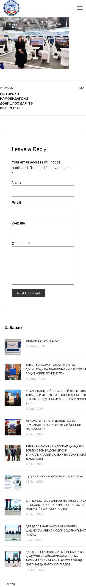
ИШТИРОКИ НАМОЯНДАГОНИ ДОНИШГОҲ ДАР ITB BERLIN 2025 (16, 101)
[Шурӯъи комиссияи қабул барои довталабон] (13, 482)
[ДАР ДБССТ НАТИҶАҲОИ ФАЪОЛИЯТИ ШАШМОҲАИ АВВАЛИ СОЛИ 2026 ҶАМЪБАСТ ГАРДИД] (13, 533)
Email (16, 203)
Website (18, 223)
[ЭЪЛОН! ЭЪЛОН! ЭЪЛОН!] (13, 347)
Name (17, 182)
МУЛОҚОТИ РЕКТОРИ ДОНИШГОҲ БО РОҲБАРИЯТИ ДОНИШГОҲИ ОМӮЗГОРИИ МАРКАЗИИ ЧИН (53, 425)
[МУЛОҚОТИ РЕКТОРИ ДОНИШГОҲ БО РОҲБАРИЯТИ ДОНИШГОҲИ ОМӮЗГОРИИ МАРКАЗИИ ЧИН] (13, 428)
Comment (21, 244)
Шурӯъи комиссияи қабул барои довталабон (54, 476)
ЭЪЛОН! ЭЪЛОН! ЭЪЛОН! (43, 340)
